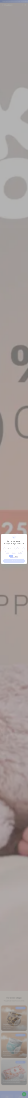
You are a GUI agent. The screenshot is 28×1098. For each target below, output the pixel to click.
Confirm (14, 561)
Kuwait (13, 552)
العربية (16, 556)
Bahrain (20, 552)
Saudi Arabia (21, 548)
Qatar (7, 552)
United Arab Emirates (9, 548)
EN (11, 556)
